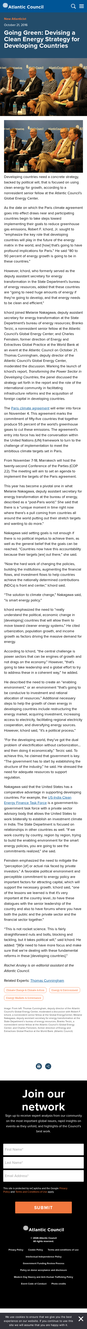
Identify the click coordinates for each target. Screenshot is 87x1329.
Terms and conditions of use (63, 1249)
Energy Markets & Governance (23, 997)
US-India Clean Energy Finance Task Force (37, 800)
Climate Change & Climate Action (25, 990)
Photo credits (58, 1283)
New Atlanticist (15, 18)
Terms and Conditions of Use (31, 1191)
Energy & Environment (64, 990)
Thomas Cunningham (47, 980)
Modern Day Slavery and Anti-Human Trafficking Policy (43, 1277)
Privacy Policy (15, 1249)
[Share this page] (48, 1066)
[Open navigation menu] (81, 6)
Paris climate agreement (30, 408)
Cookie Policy (35, 1249)
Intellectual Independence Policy (44, 1256)
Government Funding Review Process (43, 1263)
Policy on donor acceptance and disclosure (43, 1270)
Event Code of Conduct (34, 1283)
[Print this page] (39, 1066)
